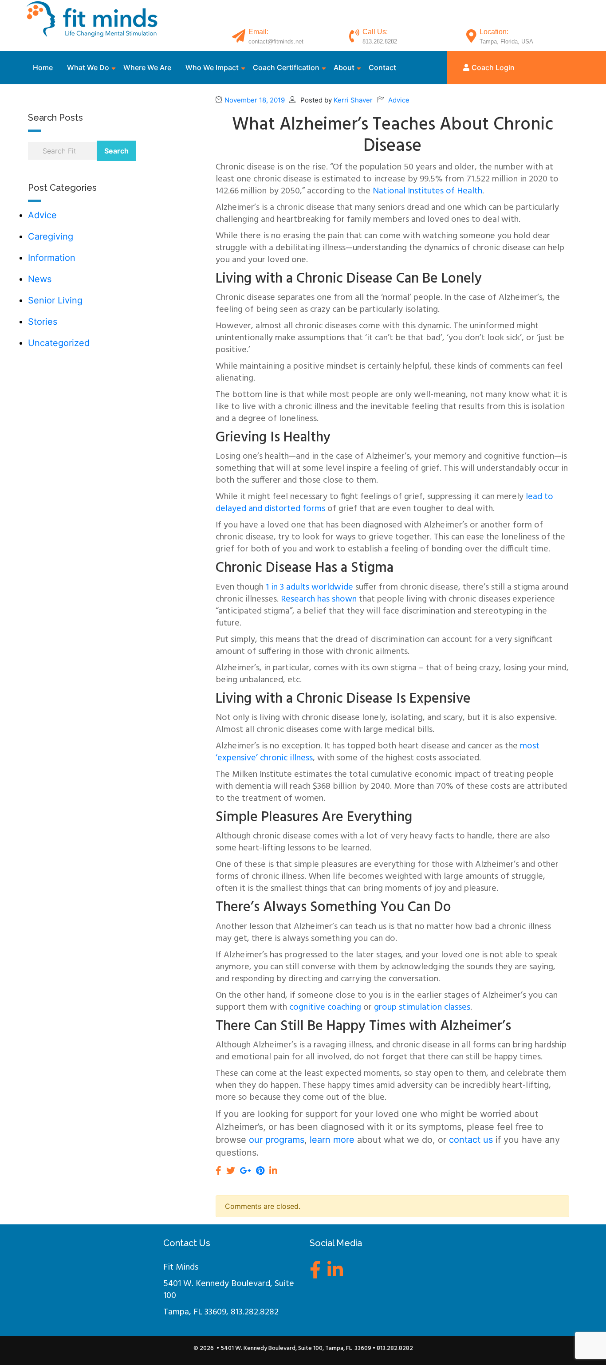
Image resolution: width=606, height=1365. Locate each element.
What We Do (88, 67)
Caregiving (50, 236)
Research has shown (319, 599)
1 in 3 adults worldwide (309, 587)
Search (116, 150)
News (39, 279)
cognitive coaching (325, 1007)
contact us (471, 1139)
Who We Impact (212, 67)
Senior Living (55, 300)
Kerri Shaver (353, 100)
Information (51, 257)
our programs (276, 1139)
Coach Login (493, 67)
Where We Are (147, 67)
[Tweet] (230, 1170)
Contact (382, 67)
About (344, 67)
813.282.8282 (379, 41)
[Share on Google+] (245, 1170)
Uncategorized (59, 343)
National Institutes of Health (427, 191)
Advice (42, 215)
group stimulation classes (422, 1007)
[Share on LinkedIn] (273, 1170)
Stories (42, 321)
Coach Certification (286, 67)
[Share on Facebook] (218, 1170)
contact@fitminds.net (275, 41)
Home (43, 67)
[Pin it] (260, 1170)
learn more (332, 1139)
